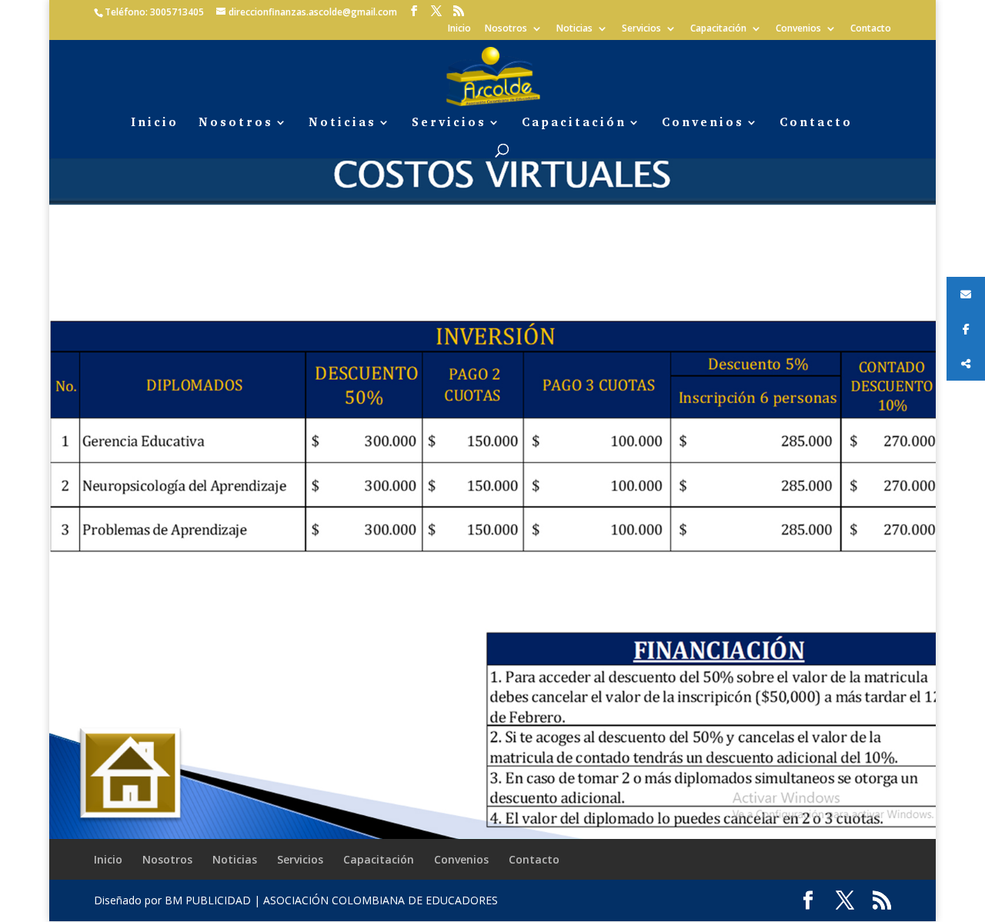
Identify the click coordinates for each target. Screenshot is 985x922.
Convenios (798, 29)
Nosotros (506, 29)
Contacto (870, 29)
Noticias (574, 29)
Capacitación (718, 29)
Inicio (459, 29)
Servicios (641, 29)
